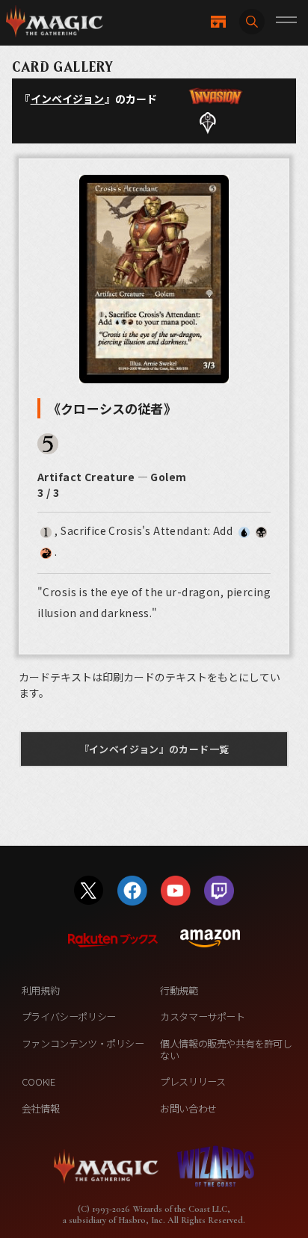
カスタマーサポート (202, 1016)
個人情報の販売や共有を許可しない (226, 1049)
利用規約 (40, 990)
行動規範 (178, 990)
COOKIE (38, 1081)
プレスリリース (192, 1081)
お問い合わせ (188, 1108)
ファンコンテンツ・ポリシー (83, 1043)
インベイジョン (68, 98)
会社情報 (40, 1108)
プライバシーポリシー (69, 1016)
